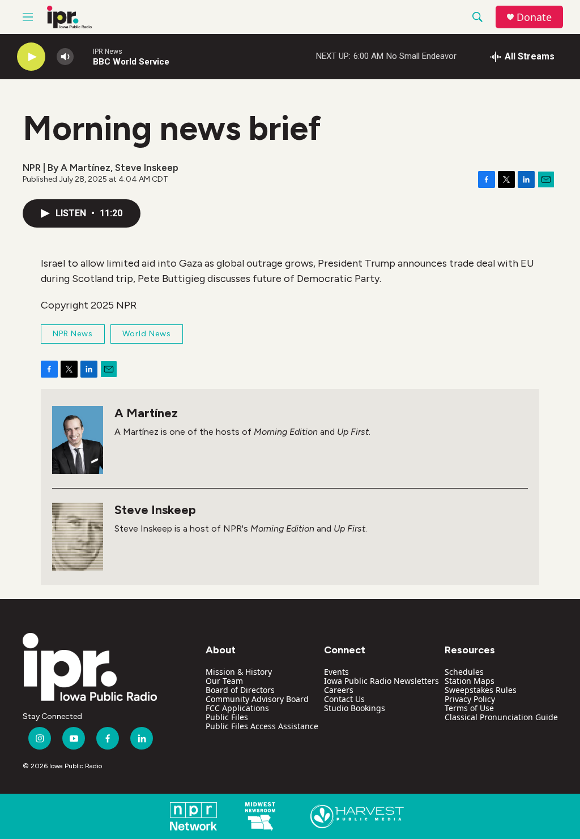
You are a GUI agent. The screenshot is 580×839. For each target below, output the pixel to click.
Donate (534, 17)
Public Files (227, 717)
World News (146, 334)
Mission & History (239, 671)
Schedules (464, 671)
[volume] (65, 57)
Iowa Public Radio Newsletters (381, 680)
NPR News (73, 334)
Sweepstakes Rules (481, 689)
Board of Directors (240, 689)
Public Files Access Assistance (262, 726)
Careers (338, 689)
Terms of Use (469, 708)
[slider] (83, 56)
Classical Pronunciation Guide (501, 717)
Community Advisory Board (257, 699)
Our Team (224, 680)
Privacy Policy (470, 699)
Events (336, 671)
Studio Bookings (354, 708)
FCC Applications (237, 708)
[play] (31, 56)
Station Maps (469, 680)
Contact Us (344, 699)
